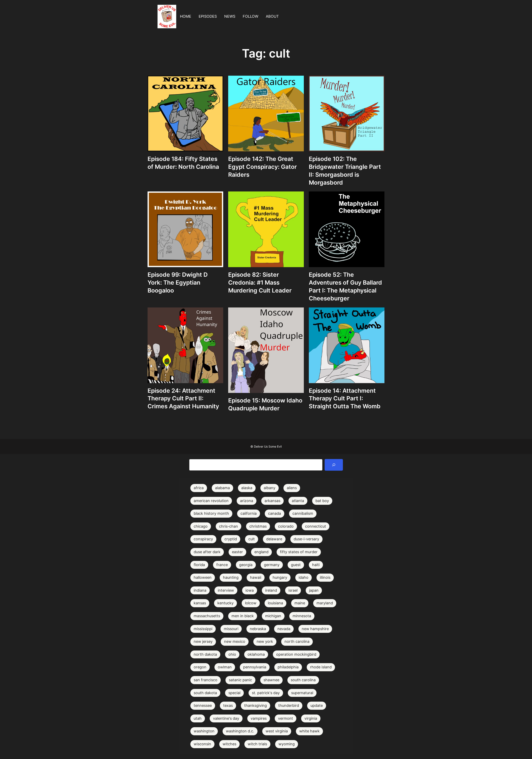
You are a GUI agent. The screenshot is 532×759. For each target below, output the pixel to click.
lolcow (250, 603)
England (261, 552)
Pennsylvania (254, 667)
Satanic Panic (240, 680)
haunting (231, 577)
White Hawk (309, 731)
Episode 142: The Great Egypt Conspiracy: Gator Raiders (262, 166)
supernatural (302, 693)
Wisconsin (202, 744)
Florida (199, 565)
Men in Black (243, 616)
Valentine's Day (226, 718)
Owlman (225, 667)
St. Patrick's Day (266, 693)
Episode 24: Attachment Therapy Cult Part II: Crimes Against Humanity (183, 398)
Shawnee (271, 680)
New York (265, 641)
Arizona (246, 501)
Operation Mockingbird (296, 654)
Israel (293, 590)
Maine (299, 603)
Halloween (203, 577)
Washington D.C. (240, 731)
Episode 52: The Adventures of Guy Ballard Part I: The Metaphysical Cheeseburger (345, 286)
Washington (204, 731)
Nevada (283, 629)
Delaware (274, 539)
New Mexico (234, 641)
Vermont (285, 718)
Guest (296, 565)
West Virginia (277, 731)
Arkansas (272, 501)
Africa (199, 488)
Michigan (273, 616)
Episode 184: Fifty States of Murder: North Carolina (183, 162)
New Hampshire (315, 629)
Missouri (231, 629)
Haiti (316, 565)
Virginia (310, 718)
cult (251, 539)
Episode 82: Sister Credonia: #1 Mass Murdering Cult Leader (260, 282)
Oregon (200, 667)
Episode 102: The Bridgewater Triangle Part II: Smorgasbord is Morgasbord (345, 170)
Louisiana (275, 603)
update (316, 705)
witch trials (257, 744)
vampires (259, 718)
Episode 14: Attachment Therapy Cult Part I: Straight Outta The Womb (345, 398)
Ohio (232, 654)
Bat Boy (322, 501)
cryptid (230, 539)
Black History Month (211, 513)
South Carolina (303, 680)
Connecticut (315, 526)
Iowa (249, 590)
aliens (292, 488)
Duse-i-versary (306, 539)
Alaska (246, 488)
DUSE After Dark (207, 552)
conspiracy (203, 539)
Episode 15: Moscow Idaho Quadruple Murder (265, 404)
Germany (272, 565)
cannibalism (302, 513)
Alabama (222, 488)
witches (229, 744)
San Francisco (205, 680)
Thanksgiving (255, 705)
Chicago (201, 526)
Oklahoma (256, 654)
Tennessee (203, 705)
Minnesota (302, 616)
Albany (269, 488)
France (222, 565)
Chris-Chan (228, 526)
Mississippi (203, 629)
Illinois (325, 577)
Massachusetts (207, 616)
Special (234, 693)
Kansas (200, 603)
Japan (314, 590)
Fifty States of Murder (299, 552)
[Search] (334, 465)
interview (226, 590)
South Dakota (205, 693)
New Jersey (203, 641)
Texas (228, 705)
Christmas (258, 526)
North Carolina (296, 641)
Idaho (303, 577)
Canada (274, 513)
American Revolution (211, 501)
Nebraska (258, 629)
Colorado (286, 526)
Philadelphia (288, 667)
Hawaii (255, 577)
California (248, 513)
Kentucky (225, 603)
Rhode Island (321, 667)
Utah (198, 718)
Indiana (200, 590)
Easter (237, 552)
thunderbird (288, 705)
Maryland (324, 603)
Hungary (280, 577)
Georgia (245, 565)
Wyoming (286, 744)
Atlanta (298, 501)
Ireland (271, 590)
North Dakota (205, 654)
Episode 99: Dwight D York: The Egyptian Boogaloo (178, 282)
